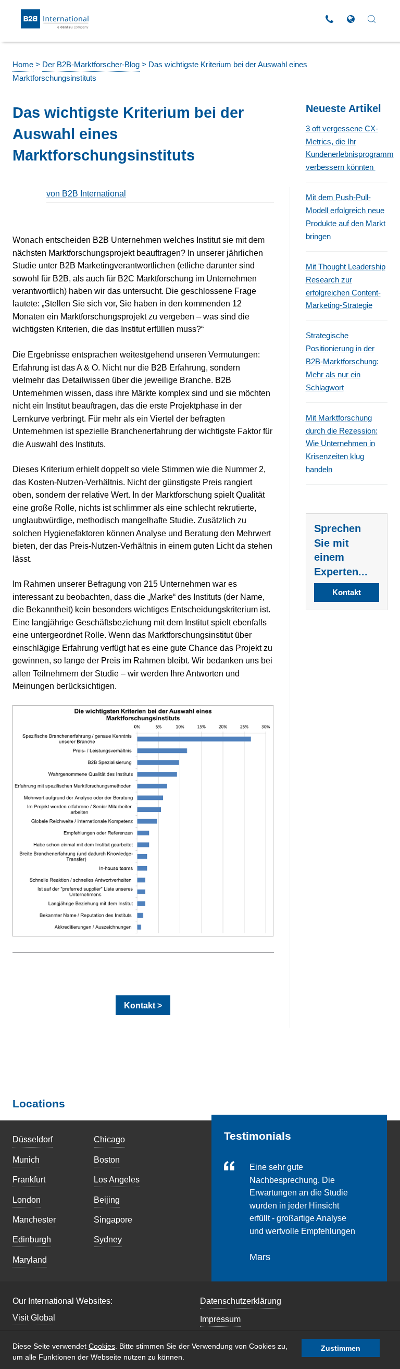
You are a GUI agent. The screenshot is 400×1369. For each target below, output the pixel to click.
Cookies (102, 1346)
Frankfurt (28, 1179)
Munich (26, 1159)
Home (22, 64)
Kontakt (346, 592)
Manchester (34, 1219)
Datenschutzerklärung (240, 1300)
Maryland (29, 1259)
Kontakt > (143, 1005)
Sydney (108, 1239)
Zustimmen (340, 1348)
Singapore (113, 1219)
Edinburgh (31, 1239)
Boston (107, 1159)
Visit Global (33, 1317)
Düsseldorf (32, 1139)
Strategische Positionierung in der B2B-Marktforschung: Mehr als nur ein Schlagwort (342, 361)
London (26, 1199)
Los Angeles (117, 1179)
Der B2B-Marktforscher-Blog (91, 64)
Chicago (109, 1139)
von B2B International (86, 193)
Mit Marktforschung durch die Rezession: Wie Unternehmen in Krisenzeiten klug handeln (342, 444)
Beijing (107, 1199)
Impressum (220, 1319)
